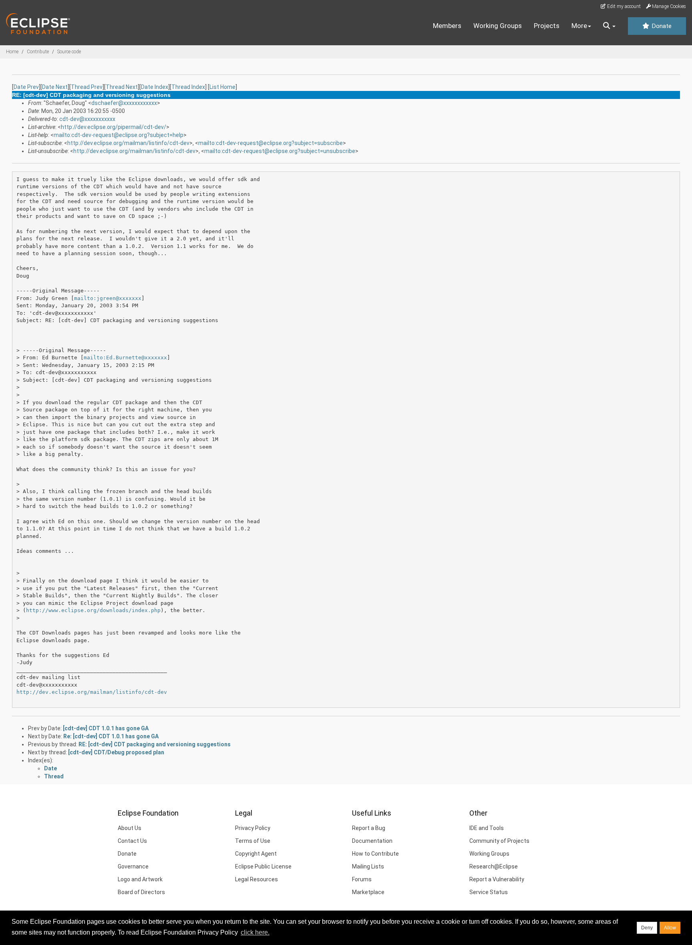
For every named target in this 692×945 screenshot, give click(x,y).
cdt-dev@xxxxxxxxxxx (87, 119)
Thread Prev (87, 87)
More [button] (579, 26)
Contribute (38, 51)
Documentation (372, 841)
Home (12, 51)
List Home (222, 87)
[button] (609, 26)
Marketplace (368, 892)
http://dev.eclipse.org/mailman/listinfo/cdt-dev (128, 143)
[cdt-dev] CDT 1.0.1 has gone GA (106, 728)
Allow (670, 928)
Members (447, 26)
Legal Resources (256, 879)
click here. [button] (255, 932)
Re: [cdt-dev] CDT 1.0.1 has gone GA (111, 736)
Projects (546, 26)
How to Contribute (375, 853)
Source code (69, 51)
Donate (661, 26)
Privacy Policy (252, 828)
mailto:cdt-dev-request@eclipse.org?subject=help (118, 135)
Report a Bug (368, 828)
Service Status (488, 892)
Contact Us (132, 841)
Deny (647, 928)
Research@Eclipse (493, 866)
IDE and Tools (486, 828)
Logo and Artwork (140, 879)
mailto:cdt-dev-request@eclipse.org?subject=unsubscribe (279, 151)
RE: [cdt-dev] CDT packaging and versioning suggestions (154, 744)
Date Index (154, 87)
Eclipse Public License (263, 866)
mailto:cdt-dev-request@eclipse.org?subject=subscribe (270, 143)
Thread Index (188, 87)
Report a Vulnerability (496, 879)
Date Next (55, 87)
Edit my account (623, 6)
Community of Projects (499, 841)
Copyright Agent (256, 853)
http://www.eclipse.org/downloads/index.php (93, 610)
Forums (362, 879)
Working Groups (497, 26)
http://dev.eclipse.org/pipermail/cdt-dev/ (113, 127)
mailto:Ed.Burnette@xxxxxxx (125, 358)
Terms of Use (252, 841)
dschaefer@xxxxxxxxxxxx (124, 103)
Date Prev (26, 87)
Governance (133, 866)
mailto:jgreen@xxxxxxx (107, 298)
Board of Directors (141, 892)
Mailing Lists (368, 866)
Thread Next (122, 87)
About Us (129, 828)
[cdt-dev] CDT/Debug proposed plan (116, 752)
